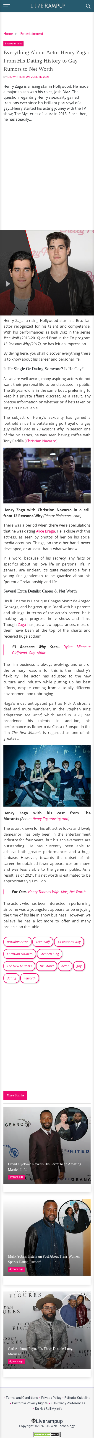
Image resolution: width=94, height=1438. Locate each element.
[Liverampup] (48, 5)
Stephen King (49, 954)
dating (11, 978)
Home (8, 34)
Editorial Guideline (77, 1398)
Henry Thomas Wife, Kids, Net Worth (57, 891)
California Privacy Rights (30, 1403)
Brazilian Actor (17, 942)
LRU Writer (16, 77)
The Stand (46, 966)
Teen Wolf (43, 942)
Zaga (22, 624)
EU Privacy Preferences (68, 1403)
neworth (30, 978)
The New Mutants (19, 966)
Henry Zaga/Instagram (50, 818)
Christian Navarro (41, 440)
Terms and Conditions (22, 1398)
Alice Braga (45, 531)
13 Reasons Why (69, 942)
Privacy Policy (51, 1398)
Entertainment (31, 34)
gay (79, 966)
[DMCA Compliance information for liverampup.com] (47, 1434)
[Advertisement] (47, 176)
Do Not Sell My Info (48, 1409)
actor (65, 966)
